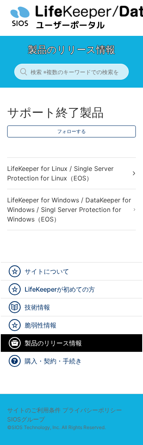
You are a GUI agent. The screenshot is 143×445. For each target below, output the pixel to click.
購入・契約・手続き (53, 361)
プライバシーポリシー (92, 410)
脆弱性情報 (40, 325)
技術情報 (37, 307)
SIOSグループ (26, 419)
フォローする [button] (71, 131)
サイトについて (47, 271)
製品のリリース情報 (53, 343)
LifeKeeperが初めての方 (60, 289)
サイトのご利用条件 (34, 410)
